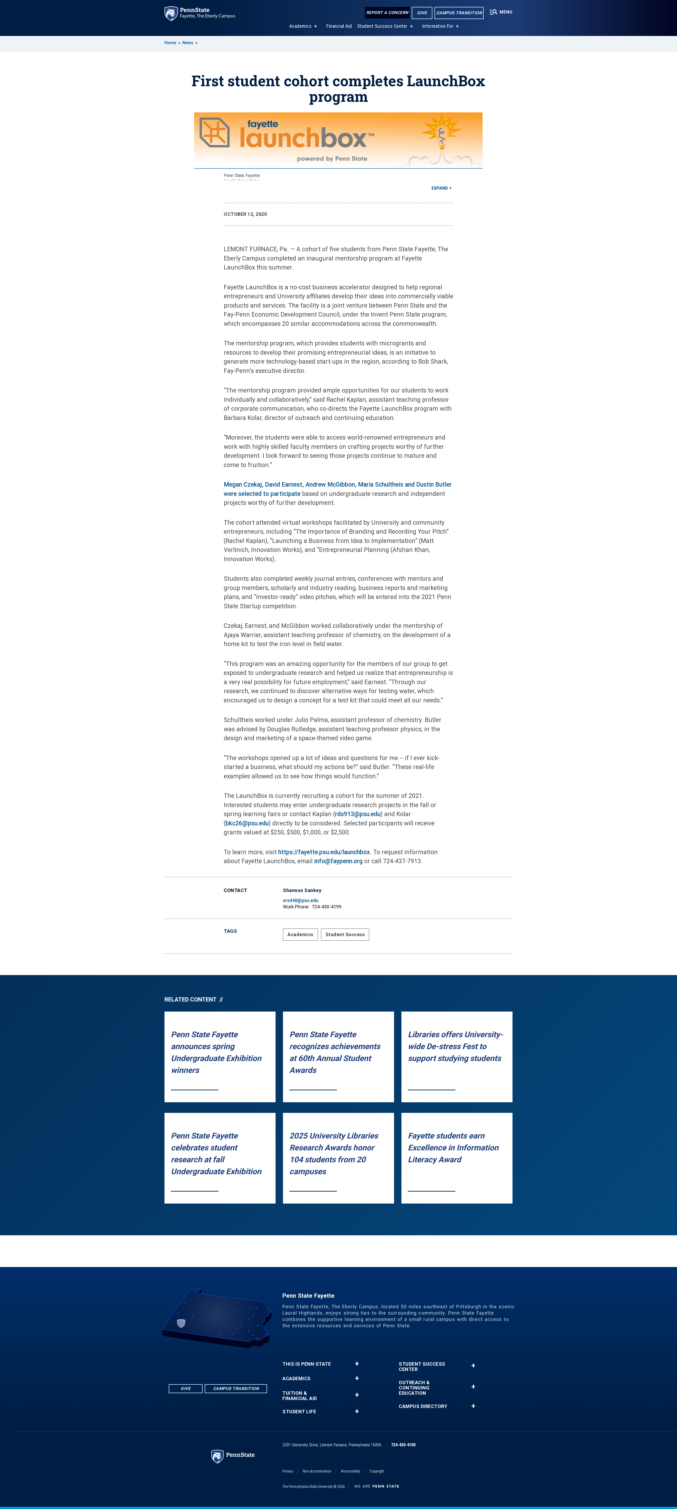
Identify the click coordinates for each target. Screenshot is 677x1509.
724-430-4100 (403, 1444)
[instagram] (238, 1363)
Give (422, 12)
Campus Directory (423, 1406)
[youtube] (224, 1363)
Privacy (287, 1471)
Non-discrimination (317, 1471)
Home (170, 42)
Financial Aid (339, 26)
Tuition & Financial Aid (299, 1396)
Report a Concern (387, 12)
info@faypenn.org (338, 861)
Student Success (345, 934)
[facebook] (197, 1363)
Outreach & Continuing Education (414, 1388)
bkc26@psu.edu (247, 823)
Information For (438, 26)
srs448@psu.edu (300, 900)
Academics (300, 26)
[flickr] (211, 1363)
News (187, 42)
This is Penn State (306, 1364)
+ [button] (357, 1364)
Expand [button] (440, 188)
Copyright (377, 1471)
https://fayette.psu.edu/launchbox (324, 852)
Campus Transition (459, 12)
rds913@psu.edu (358, 814)
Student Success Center (382, 26)
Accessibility (350, 1471)
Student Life (299, 1411)
